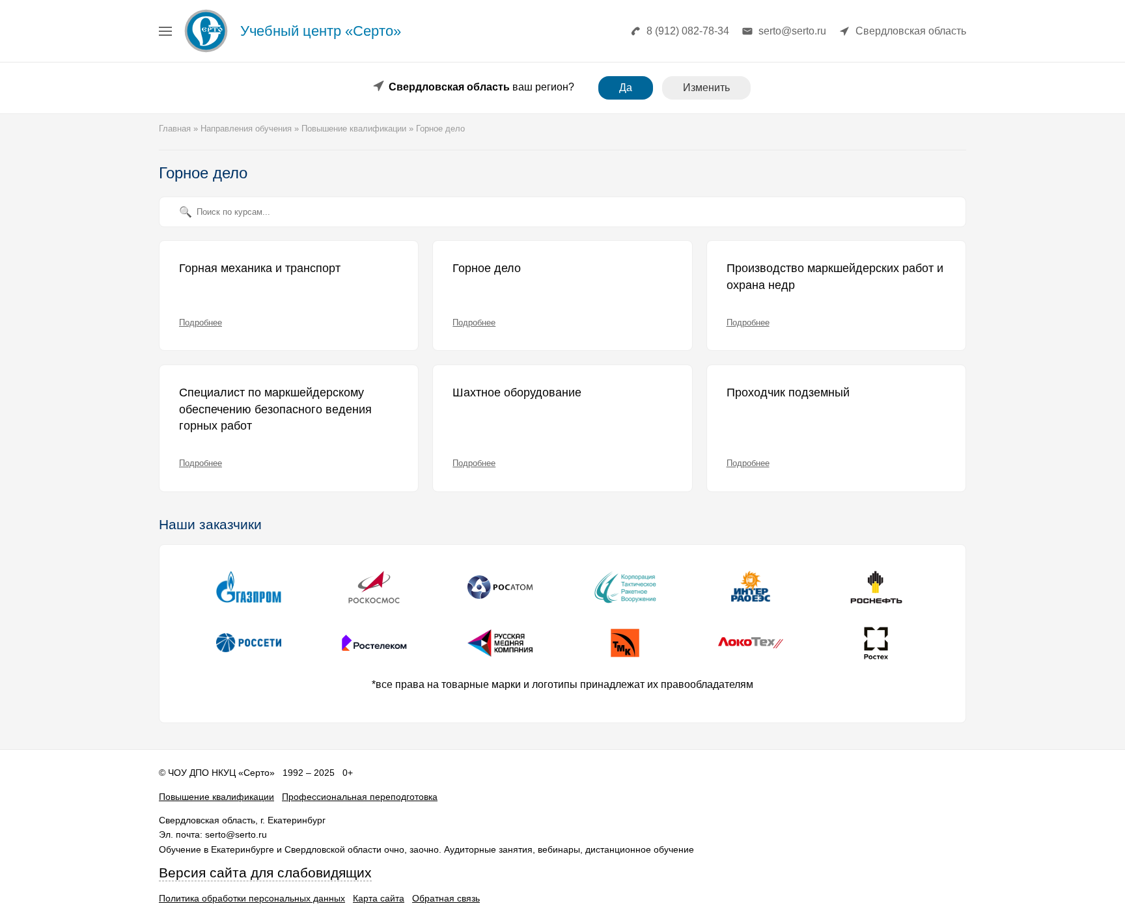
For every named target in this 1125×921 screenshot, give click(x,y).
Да (625, 87)
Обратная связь (446, 898)
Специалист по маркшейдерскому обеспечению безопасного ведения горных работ (275, 409)
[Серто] (206, 51)
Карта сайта (378, 898)
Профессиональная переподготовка (360, 796)
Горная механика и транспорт (259, 268)
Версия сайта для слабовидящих (265, 873)
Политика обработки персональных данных (252, 898)
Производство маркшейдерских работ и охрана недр (835, 277)
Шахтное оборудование (516, 392)
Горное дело (486, 268)
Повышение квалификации (216, 796)
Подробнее (200, 322)
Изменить (706, 87)
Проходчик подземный (788, 392)
